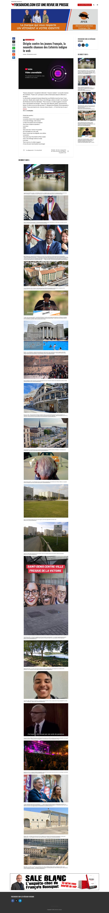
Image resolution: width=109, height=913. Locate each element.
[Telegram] (86, 45)
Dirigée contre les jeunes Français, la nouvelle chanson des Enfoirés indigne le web (45, 47)
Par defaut (28, 39)
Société (32, 39)
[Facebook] (79, 45)
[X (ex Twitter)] (83, 45)
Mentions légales (58, 909)
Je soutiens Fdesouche (85, 4)
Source (25, 109)
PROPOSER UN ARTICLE (16, 1)
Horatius (24, 54)
